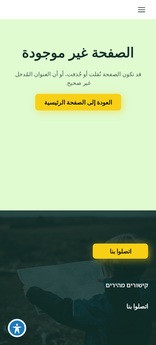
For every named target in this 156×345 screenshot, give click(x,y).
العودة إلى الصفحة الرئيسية (78, 102)
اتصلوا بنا (120, 251)
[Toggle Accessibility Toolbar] (17, 328)
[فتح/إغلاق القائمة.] (141, 9)
